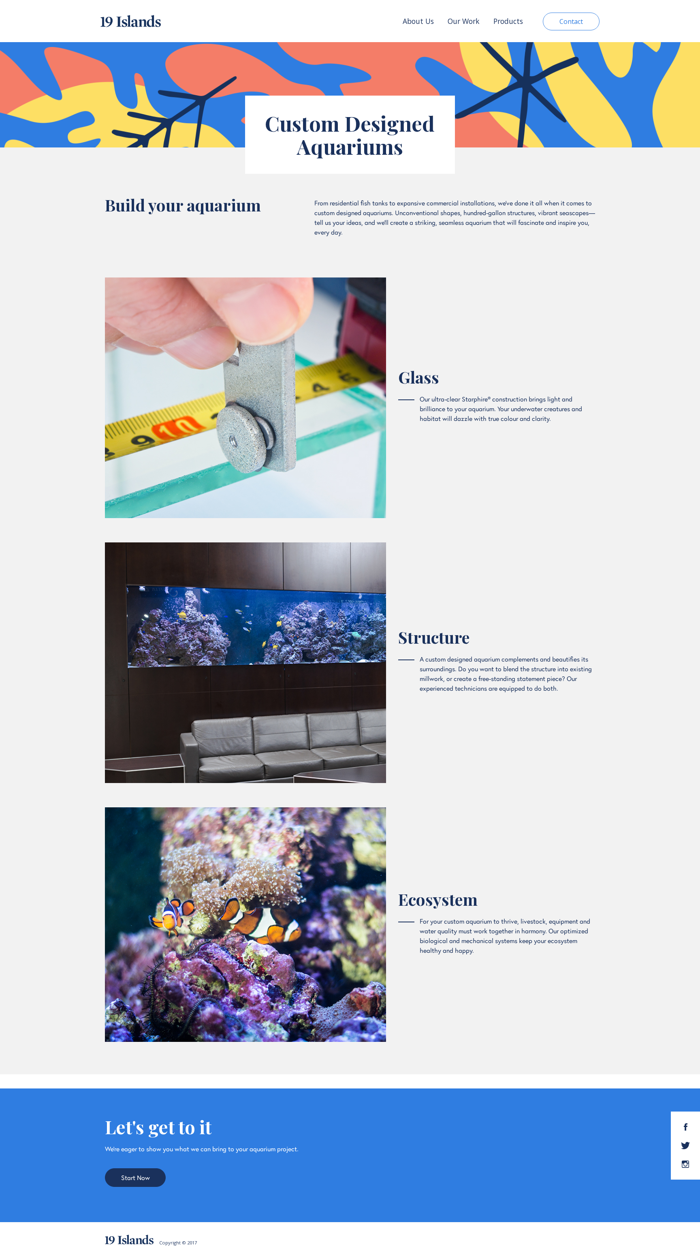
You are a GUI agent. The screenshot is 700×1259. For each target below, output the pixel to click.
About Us (418, 21)
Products (508, 21)
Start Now (135, 1177)
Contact (571, 21)
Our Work (464, 21)
